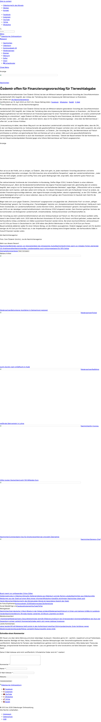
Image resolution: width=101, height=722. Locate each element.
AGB (4, 719)
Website (3, 677)
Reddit (71, 102)
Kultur (5, 58)
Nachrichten (7, 43)
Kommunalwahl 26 (10, 48)
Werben (6, 8)
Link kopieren (26, 251)
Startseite (3, 251)
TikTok (5, 22)
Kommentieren (12, 251)
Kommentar (5, 664)
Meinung (6, 56)
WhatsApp (7, 25)
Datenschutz (8, 717)
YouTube (6, 20)
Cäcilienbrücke (47, 603)
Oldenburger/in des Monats (13, 5)
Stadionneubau (36, 603)
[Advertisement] (50, 157)
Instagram (6, 17)
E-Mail (77, 102)
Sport (5, 61)
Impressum (7, 714)
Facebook (6, 14)
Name (3, 669)
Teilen (20, 251)
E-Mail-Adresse (6, 673)
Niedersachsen (8, 51)
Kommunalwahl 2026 (23, 603)
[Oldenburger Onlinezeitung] (10, 685)
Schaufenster (10, 63)
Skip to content (5, 1)
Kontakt (6, 10)
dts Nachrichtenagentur (20, 100)
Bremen (6, 53)
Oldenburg (7, 45)
